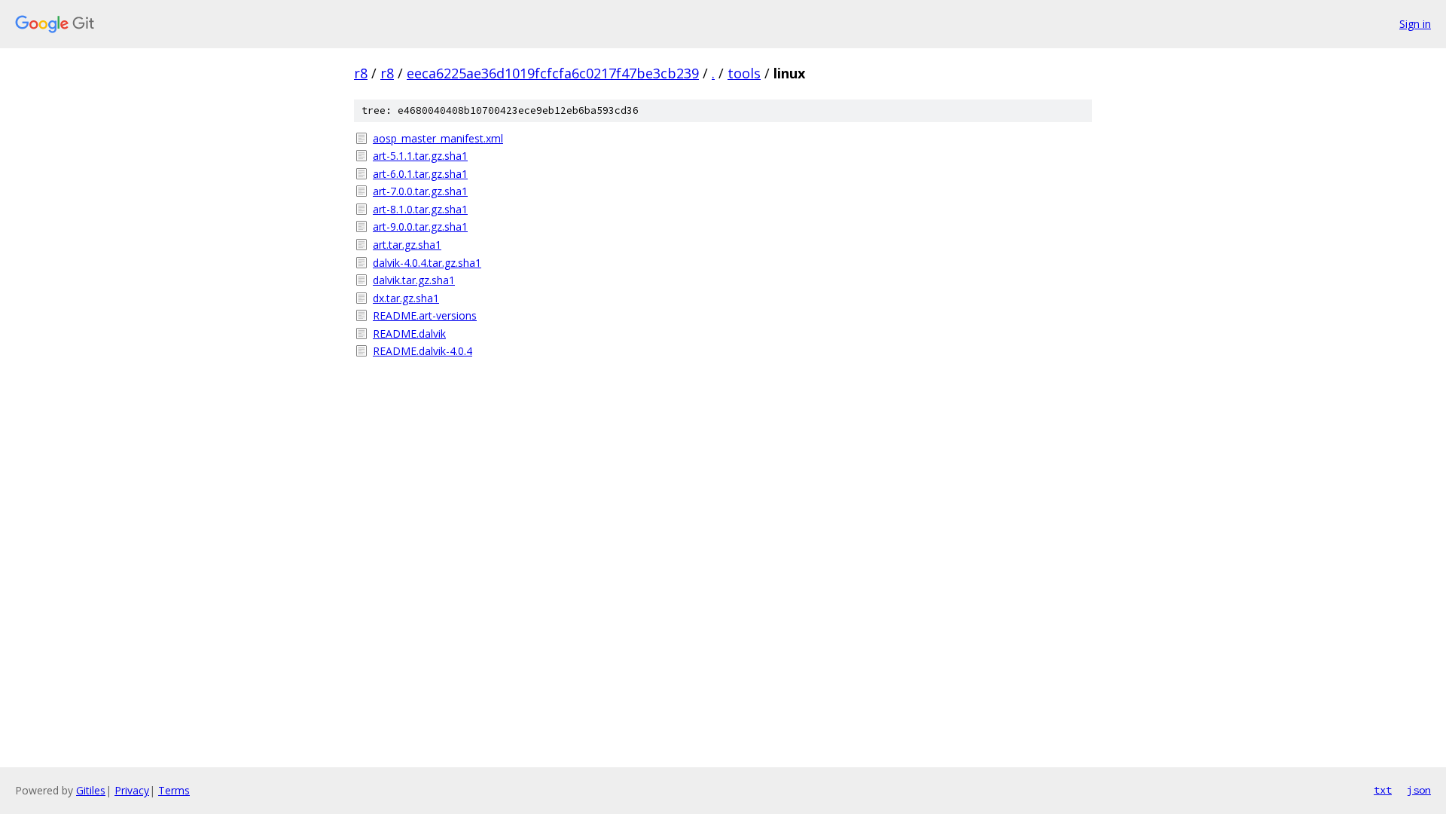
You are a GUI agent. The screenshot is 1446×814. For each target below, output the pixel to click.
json (1419, 790)
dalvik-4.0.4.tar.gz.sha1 (427, 263)
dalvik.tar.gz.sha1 (414, 280)
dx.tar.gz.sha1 (406, 298)
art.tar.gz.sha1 (407, 244)
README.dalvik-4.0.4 (422, 351)
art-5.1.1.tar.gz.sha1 (420, 155)
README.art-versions (425, 315)
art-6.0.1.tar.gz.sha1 (420, 174)
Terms (174, 790)
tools (744, 73)
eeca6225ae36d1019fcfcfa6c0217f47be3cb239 (553, 73)
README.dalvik (409, 333)
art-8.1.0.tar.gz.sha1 (420, 209)
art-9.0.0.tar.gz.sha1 (420, 226)
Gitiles (90, 790)
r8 (361, 73)
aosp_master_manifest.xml (438, 138)
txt (1383, 790)
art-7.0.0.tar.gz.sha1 (420, 191)
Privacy (131, 790)
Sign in (1415, 24)
